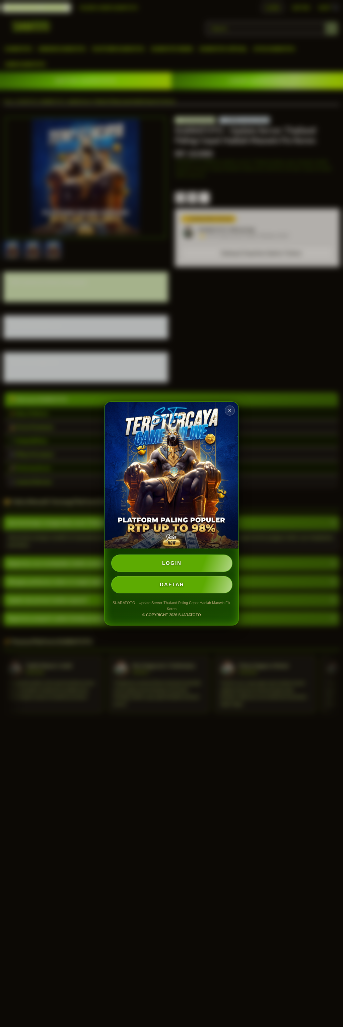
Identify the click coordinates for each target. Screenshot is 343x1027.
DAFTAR (172, 584)
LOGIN (172, 563)
